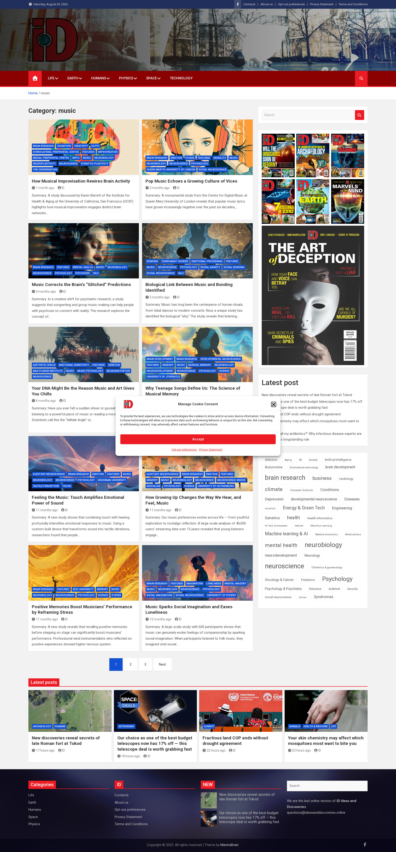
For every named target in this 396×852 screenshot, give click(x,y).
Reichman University (112, 480)
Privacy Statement (210, 449)
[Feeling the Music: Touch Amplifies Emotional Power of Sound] (83, 463)
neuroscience (284, 566)
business (322, 478)
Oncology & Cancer (279, 580)
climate (274, 489)
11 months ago (47, 510)
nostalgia (153, 486)
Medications (353, 534)
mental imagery (235, 583)
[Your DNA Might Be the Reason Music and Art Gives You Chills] (83, 354)
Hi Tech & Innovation (276, 525)
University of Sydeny (221, 595)
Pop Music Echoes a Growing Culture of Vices (191, 181)
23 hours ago (301, 750)
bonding (152, 261)
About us (267, 4)
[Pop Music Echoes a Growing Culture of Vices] (197, 147)
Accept (198, 439)
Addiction (271, 459)
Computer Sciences (301, 490)
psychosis (82, 273)
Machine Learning (321, 525)
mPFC (76, 157)
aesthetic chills (44, 365)
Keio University (83, 589)
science (224, 370)
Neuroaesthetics (118, 370)
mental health (83, 267)
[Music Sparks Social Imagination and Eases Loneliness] (197, 572)
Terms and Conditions (353, 4)
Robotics (315, 589)
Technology (181, 78)
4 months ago (46, 291)
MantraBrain (229, 845)
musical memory (199, 365)
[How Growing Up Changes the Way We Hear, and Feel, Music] (197, 463)
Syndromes (323, 596)
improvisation (108, 151)
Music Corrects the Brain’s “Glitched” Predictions (81, 284)
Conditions (329, 489)
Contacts (249, 4)
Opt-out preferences (184, 449)
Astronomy (126, 726)
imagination (195, 583)
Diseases (352, 499)
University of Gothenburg (216, 486)
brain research (43, 145)
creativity (81, 145)
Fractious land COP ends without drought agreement (301, 414)
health (293, 517)
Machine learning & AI (286, 533)
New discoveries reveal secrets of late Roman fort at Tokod (307, 395)
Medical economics (326, 534)
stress (116, 595)
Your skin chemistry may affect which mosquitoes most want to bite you (326, 740)
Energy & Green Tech (304, 508)
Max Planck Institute (48, 370)
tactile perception (46, 486)
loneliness (213, 583)
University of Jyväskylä (163, 376)
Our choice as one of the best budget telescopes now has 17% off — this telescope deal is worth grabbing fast (154, 743)
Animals (294, 726)
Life (51, 78)
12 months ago (160, 619)
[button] (273, 404)
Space (151, 78)
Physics (126, 78)
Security (352, 589)
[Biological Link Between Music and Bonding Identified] (197, 250)
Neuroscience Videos (231, 480)
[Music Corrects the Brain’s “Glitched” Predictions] (83, 250)
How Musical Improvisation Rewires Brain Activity (81, 181)
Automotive (274, 467)
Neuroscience (68, 163)
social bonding (234, 267)
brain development (160, 359)
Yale (96, 273)
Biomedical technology (304, 467)
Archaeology (42, 726)
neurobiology (104, 157)
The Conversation (45, 169)
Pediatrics (308, 580)
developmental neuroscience (221, 359)
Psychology (199, 163)
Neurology (312, 555)
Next (162, 664)
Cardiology (346, 478)
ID (63, 188)
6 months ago (46, 400)
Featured (88, 151)
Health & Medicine (316, 726)
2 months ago (160, 188)
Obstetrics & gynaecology (326, 567)
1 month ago (45, 188)
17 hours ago (45, 750)
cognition (64, 145)
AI (300, 459)
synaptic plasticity (94, 163)
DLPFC (95, 145)
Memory (167, 365)
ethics (190, 157)
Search (359, 115)
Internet (299, 525)
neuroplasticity (44, 163)
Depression (274, 499)
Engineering (342, 508)
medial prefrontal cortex (51, 157)
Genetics (114, 365)
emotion (176, 157)
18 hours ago (130, 756)
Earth (72, 78)
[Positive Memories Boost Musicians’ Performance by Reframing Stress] (83, 572)
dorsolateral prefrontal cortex (56, 151)
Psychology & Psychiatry (283, 589)
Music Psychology (90, 370)
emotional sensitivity (74, 365)
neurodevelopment (160, 370)
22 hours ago (216, 750)
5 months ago (160, 297)
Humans (98, 78)
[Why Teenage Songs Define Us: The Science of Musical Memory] (197, 354)
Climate (209, 726)
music (87, 157)
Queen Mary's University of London (171, 169)
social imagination (159, 595)
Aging (288, 459)
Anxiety (313, 459)
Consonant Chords (175, 261)
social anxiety (210, 267)
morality (220, 157)
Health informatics (319, 518)
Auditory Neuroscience (49, 474)
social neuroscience (213, 169)
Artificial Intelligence (338, 459)
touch (66, 486)
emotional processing (207, 261)
